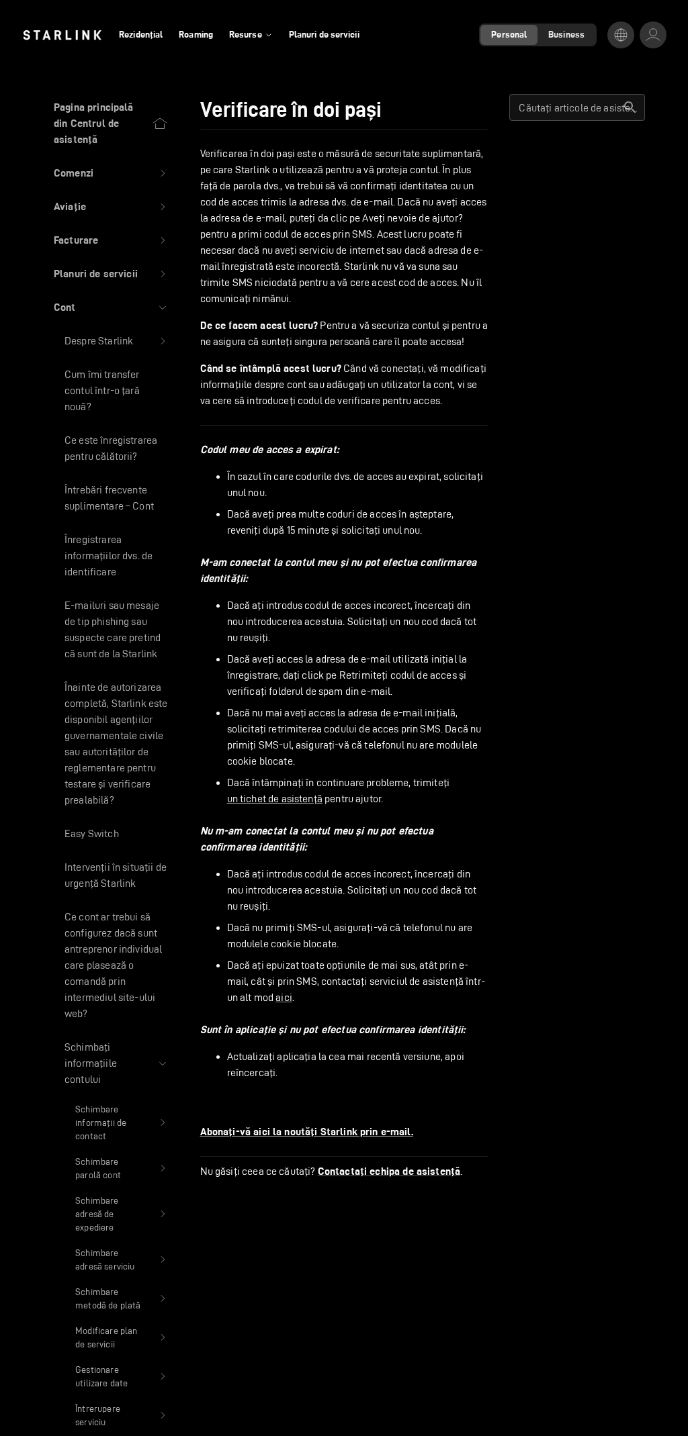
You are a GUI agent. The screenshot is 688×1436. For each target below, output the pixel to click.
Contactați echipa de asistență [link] (389, 1171)
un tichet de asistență (274, 798)
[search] (630, 107)
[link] (62, 35)
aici (283, 997)
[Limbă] (620, 34)
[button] (111, 173)
